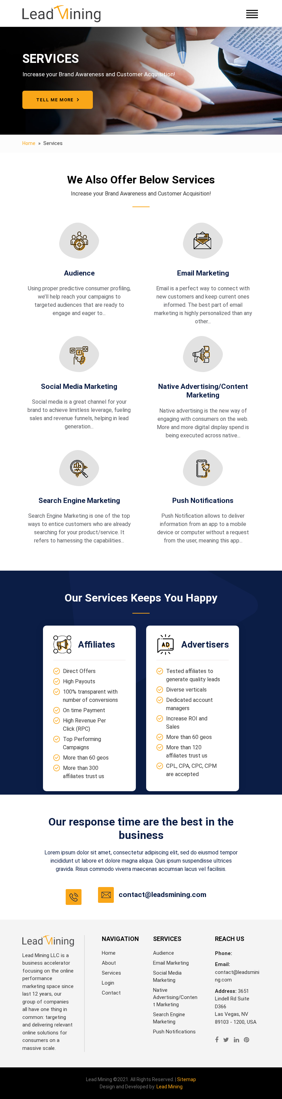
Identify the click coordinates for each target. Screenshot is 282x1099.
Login (108, 983)
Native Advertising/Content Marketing (175, 997)
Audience (163, 953)
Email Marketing (171, 963)
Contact (111, 993)
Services (111, 973)
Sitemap (186, 1079)
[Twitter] (226, 1039)
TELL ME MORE (55, 99)
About (109, 963)
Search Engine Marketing (169, 1018)
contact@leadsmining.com (162, 894)
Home (28, 143)
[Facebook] (216, 1039)
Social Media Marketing (167, 976)
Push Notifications (174, 1032)
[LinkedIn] (236, 1039)
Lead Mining (169, 1086)
